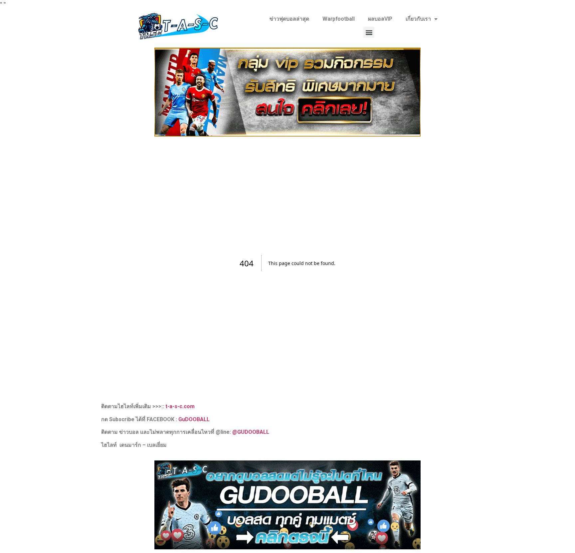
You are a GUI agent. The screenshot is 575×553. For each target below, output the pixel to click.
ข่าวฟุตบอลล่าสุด (289, 19)
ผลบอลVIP (380, 19)
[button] (368, 32)
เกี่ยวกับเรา (418, 19)
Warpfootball (338, 19)
